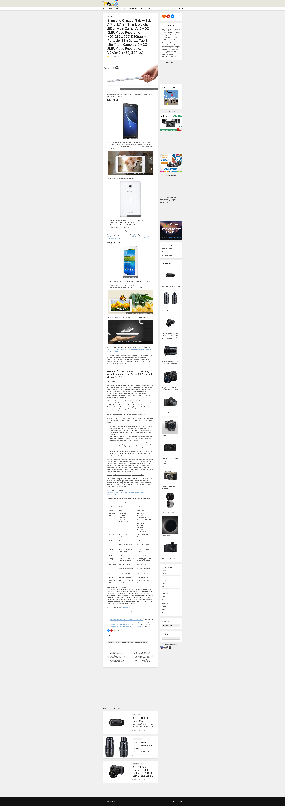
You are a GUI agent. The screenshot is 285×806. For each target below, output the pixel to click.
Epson (164, 573)
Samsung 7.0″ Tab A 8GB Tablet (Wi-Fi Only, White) (125, 626)
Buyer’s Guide (133, 8)
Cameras (110, 8)
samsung (118, 642)
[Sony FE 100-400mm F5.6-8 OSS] (116, 722)
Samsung (165, 603)
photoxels (111, 56)
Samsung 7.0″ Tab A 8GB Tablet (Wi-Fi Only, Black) (125, 624)
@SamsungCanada (145, 611)
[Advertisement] (156, 3)
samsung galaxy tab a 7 (127, 642)
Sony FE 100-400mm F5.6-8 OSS (142, 719)
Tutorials (142, 8)
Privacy (113, 801)
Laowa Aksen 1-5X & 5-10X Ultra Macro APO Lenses (143, 745)
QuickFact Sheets (121, 8)
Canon (164, 570)
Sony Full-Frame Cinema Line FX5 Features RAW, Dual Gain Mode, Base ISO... (143, 771)
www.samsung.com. (126, 607)
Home (103, 8)
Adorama (164, 252)
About (103, 801)
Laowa (134, 739)
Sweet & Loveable (167, 255)
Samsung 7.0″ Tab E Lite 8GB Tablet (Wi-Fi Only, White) (126, 622)
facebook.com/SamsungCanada (128, 611)
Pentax (164, 596)
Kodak (164, 580)
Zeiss (163, 613)
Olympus (164, 590)
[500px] (172, 16)
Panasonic (165, 593)
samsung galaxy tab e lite (141, 642)
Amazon (166, 34)
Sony (139, 714)
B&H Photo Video (167, 248)
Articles (110, 16)
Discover (149, 8)
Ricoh (164, 599)
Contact (108, 801)
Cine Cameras (136, 763)
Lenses (134, 714)
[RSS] (164, 16)
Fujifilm (164, 577)
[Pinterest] (168, 16)
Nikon (164, 586)
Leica (163, 583)
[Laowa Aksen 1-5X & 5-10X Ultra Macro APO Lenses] (116, 747)
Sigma (164, 606)
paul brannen (111, 642)
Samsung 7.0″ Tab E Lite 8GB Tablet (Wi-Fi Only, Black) (126, 619)
